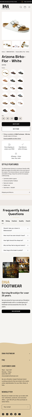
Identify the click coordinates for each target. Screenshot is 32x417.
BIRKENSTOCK (10, 51)
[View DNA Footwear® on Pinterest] (15, 414)
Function (29, 221)
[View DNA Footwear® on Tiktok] (7, 414)
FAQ (3, 360)
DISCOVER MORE (16, 311)
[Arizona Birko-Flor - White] (7, 45)
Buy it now (16, 129)
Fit (3, 221)
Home (3, 51)
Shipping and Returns (7, 192)
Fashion (14, 221)
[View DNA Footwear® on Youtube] (19, 414)
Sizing (8, 221)
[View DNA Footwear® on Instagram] (3, 414)
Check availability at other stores (12, 138)
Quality (21, 221)
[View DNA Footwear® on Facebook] (11, 414)
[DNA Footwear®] (6, 7)
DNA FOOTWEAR (8, 354)
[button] (20, 7)
